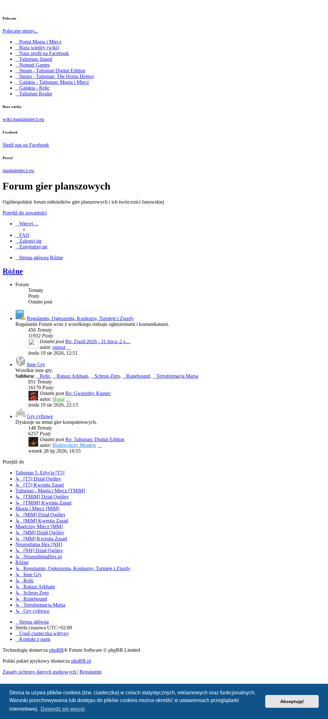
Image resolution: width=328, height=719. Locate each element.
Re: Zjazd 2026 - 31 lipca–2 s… (97, 341)
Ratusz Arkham (72, 376)
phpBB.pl (81, 661)
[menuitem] (22, 235)
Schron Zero (107, 376)
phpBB (56, 650)
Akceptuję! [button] (292, 701)
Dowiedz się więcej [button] (63, 709)
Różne (13, 271)
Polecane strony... (20, 31)
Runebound (138, 376)
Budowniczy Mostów (74, 445)
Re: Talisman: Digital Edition (94, 439)
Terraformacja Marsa (177, 376)
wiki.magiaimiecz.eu (23, 119)
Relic (45, 376)
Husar (59, 399)
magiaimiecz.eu (18, 170)
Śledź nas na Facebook (26, 145)
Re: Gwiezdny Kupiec (88, 393)
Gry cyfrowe (40, 416)
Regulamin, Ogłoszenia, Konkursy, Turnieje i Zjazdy (80, 318)
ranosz (59, 347)
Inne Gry (36, 364)
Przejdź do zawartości (25, 212)
